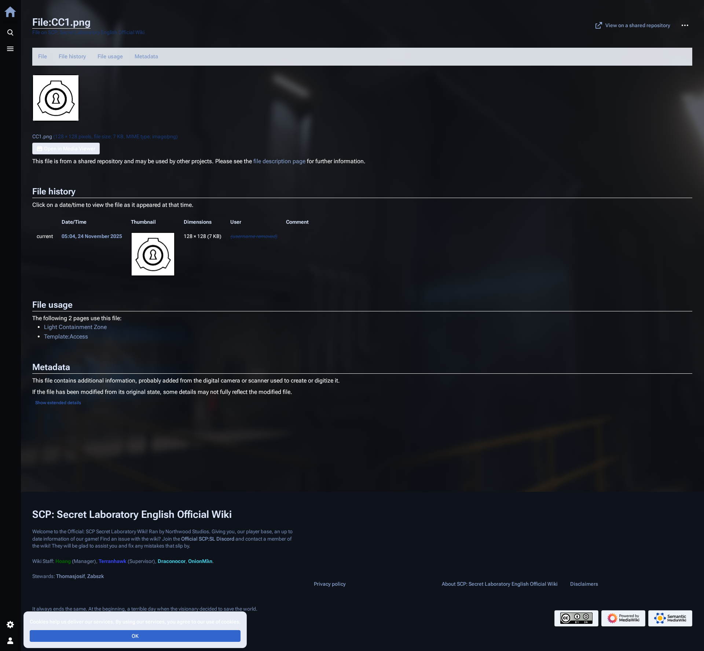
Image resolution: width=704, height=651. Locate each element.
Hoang (63, 561)
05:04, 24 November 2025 (92, 236)
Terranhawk (112, 561)
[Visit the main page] (10, 11)
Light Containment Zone (75, 326)
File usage (110, 56)
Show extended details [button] (58, 402)
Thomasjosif (70, 576)
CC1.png (42, 136)
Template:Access (66, 336)
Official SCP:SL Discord (207, 538)
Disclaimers (584, 584)
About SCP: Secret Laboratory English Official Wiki (500, 584)
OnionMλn (200, 561)
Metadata (146, 56)
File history (72, 56)
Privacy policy (330, 584)
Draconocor (172, 561)
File (42, 56)
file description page (279, 161)
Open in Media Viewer (69, 148)
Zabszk (95, 576)
